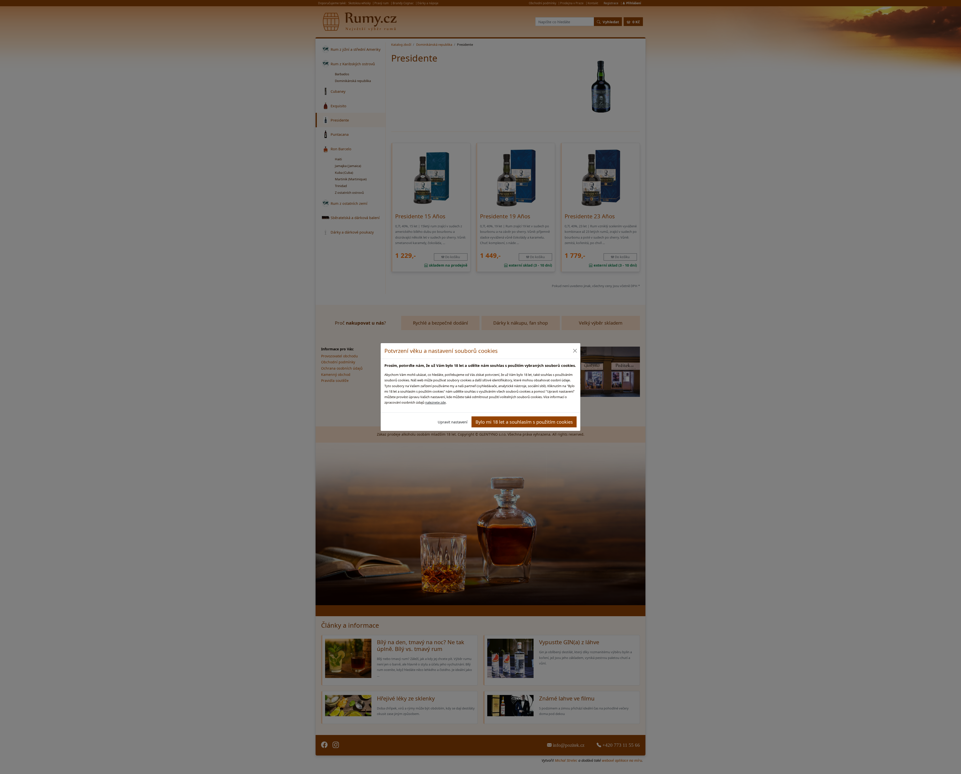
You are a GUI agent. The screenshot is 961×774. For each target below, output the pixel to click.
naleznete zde (435, 402)
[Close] (574, 350)
